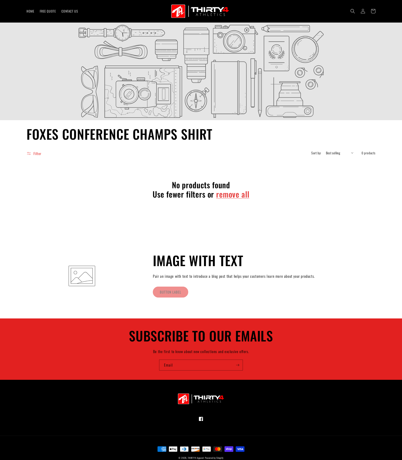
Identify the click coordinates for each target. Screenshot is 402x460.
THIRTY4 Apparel (196, 458)
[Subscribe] (237, 365)
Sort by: (316, 152)
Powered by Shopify (214, 458)
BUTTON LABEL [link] (170, 292)
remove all (232, 194)
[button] (353, 11)
